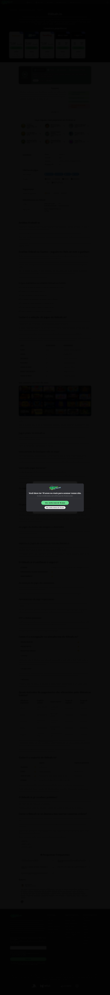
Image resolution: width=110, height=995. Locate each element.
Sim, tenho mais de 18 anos (55, 503)
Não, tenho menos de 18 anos (55, 507)
